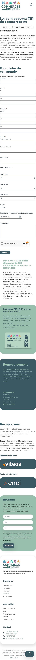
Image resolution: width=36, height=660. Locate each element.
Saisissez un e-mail (5, 139)
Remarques (4, 223)
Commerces (7, 585)
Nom (1, 98)
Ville (1, 126)
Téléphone (4, 157)
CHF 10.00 (4, 174)
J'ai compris (29, 654)
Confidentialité (8, 619)
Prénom (2, 91)
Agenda (6, 591)
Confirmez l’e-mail (5, 147)
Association (7, 596)
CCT (4, 611)
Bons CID (6, 594)
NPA (1, 119)
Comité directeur (9, 614)
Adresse (2, 111)
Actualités (6, 588)
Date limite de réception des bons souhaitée (16, 213)
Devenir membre (9, 608)
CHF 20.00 (4, 185)
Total (2, 205)
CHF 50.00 (4, 195)
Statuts (5, 617)
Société (3, 78)
